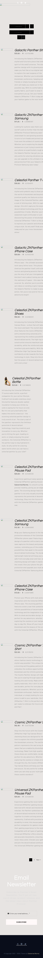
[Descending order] (32, 26)
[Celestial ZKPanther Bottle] (5, 378)
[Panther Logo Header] (15, 4)
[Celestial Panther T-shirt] (6, 180)
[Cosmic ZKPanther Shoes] (6, 722)
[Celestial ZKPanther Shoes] (6, 310)
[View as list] (23, 37)
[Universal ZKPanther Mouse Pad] (6, 789)
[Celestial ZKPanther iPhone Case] (6, 585)
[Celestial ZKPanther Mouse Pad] (6, 466)
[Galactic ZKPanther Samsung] (6, 114)
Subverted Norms (21, 485)
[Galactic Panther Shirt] (6, 50)
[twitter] (18, 3)
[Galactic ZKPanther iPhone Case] (6, 247)
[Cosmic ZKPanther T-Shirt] (6, 645)
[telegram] (25, 3)
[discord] (21, 3)
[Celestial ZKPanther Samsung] (6, 520)
